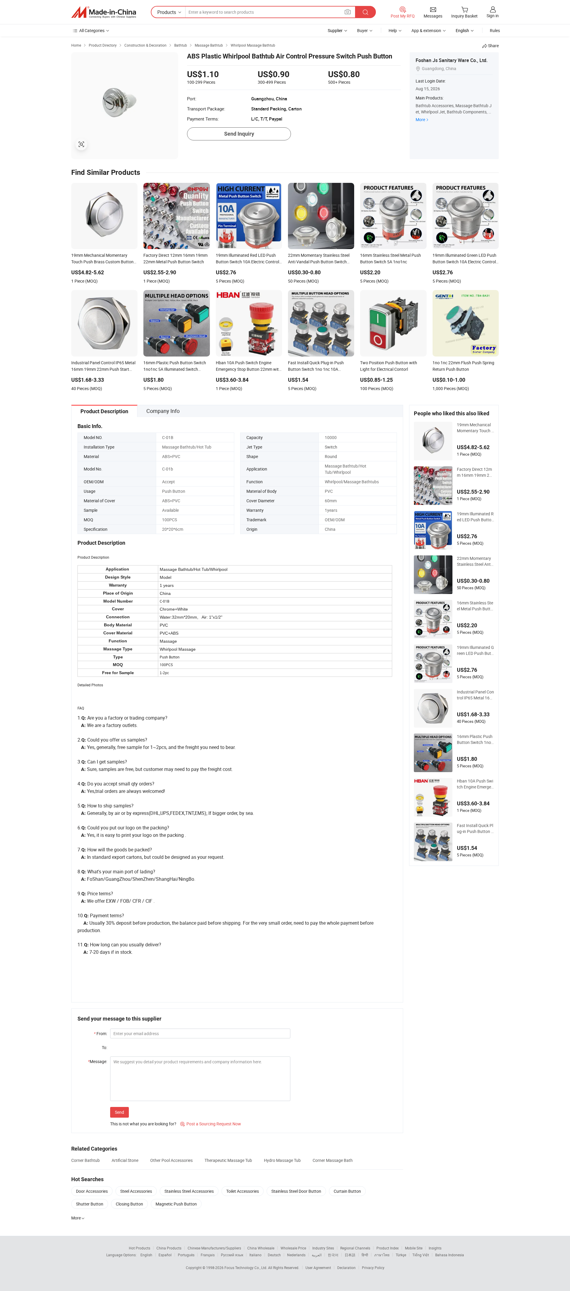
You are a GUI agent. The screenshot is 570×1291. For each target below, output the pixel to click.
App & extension (426, 30)
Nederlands (296, 1254)
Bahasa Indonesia (449, 1254)
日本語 (350, 1254)
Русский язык (232, 1254)
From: (100, 1033)
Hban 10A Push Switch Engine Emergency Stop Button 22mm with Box (475, 784)
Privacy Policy (373, 1267)
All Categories (91, 30)
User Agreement (318, 1267)
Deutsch (274, 1254)
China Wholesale (260, 1248)
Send (119, 1112)
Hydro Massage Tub (282, 1160)
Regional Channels (355, 1248)
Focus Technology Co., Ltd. (246, 1267)
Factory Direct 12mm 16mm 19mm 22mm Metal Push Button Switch (475, 472)
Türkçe (401, 1254)
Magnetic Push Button (176, 1204)
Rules (495, 30)
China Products (168, 1248)
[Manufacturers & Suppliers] (103, 12)
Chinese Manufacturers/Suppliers (214, 1248)
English (146, 1254)
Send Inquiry (239, 134)
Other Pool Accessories (171, 1160)
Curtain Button (347, 1191)
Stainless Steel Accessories (189, 1191)
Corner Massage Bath (333, 1160)
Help (393, 30)
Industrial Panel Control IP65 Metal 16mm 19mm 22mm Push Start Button (475, 695)
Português (186, 1254)
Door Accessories (92, 1191)
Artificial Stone (125, 1160)
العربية (317, 1254)
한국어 (333, 1254)
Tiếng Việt (420, 1254)
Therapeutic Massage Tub (228, 1160)
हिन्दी (365, 1254)
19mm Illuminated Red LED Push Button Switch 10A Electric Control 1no (475, 517)
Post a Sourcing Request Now (210, 1124)
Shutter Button (89, 1204)
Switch (331, 447)
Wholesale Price (293, 1248)
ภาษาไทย (382, 1254)
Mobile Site (413, 1248)
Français (208, 1254)
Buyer (362, 30)
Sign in (493, 15)
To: (104, 1047)
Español (165, 1254)
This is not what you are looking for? (143, 1124)
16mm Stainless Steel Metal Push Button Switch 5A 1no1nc (475, 606)
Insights (435, 1248)
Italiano (255, 1254)
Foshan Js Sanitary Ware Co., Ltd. (451, 60)
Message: (97, 1061)
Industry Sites (323, 1248)
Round (331, 456)
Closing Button (129, 1204)
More (420, 119)
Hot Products (139, 1248)
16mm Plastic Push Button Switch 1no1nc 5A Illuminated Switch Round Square (475, 739)
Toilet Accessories (242, 1191)
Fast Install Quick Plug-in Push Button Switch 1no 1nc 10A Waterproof (475, 828)
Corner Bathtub (85, 1160)
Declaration (346, 1267)
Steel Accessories (136, 1191)
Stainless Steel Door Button (296, 1191)
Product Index (387, 1248)
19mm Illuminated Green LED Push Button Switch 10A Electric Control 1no (475, 650)
